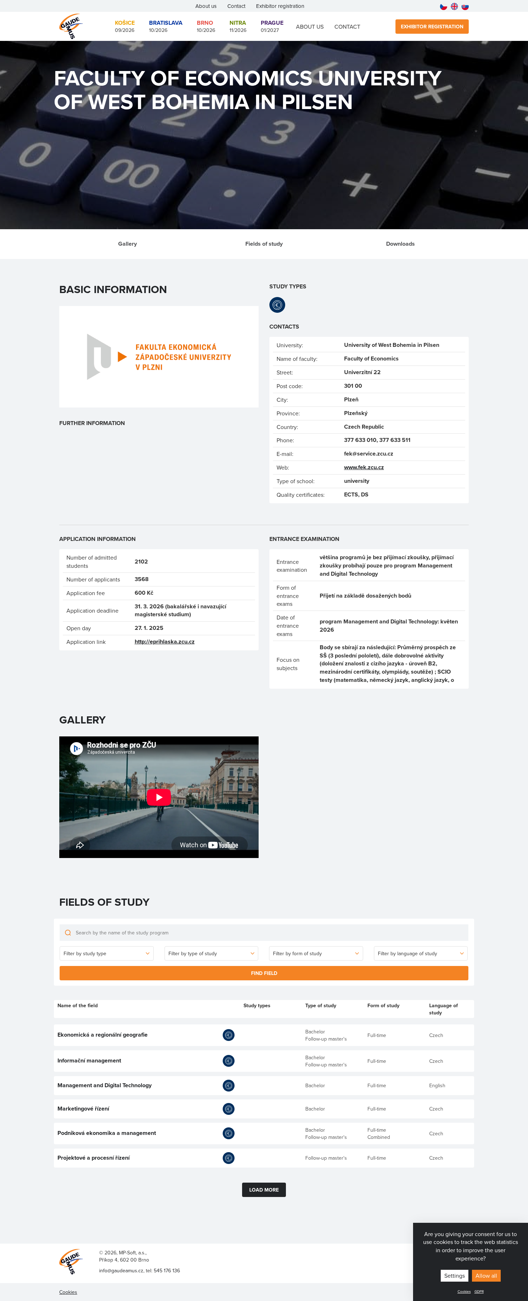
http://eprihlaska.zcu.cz (165, 641)
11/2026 (238, 26)
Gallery (127, 244)
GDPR (479, 1291)
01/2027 (272, 26)
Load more (264, 1189)
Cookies (464, 1291)
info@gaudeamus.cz (121, 1270)
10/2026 (165, 26)
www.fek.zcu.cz (364, 467)
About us (206, 6)
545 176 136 (167, 1270)
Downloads (400, 244)
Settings (454, 1275)
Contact (236, 6)
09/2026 (125, 26)
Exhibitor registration (280, 6)
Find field (264, 973)
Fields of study (264, 244)
